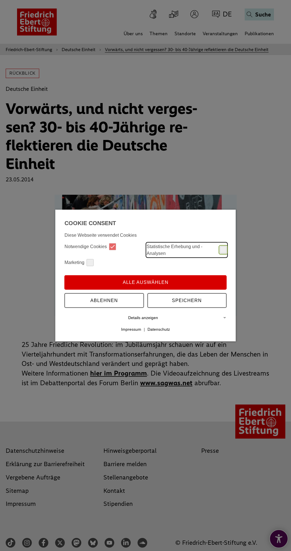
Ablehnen (104, 300)
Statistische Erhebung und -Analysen (174, 249)
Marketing (74, 262)
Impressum (131, 329)
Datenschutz (158, 329)
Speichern (187, 300)
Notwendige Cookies (86, 246)
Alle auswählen (146, 282)
